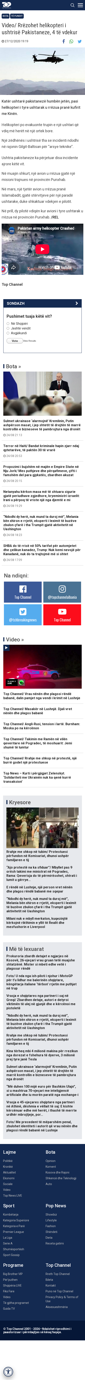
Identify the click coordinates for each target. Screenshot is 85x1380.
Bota (5, 16)
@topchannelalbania (62, 597)
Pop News (56, 1205)
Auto (49, 1184)
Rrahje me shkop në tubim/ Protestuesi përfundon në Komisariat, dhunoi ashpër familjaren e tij (37, 856)
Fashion (51, 1226)
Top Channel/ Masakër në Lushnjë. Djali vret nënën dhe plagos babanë (37, 711)
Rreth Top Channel (58, 1274)
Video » (15, 639)
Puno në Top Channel (59, 1291)
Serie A (8, 1243)
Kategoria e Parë (14, 1226)
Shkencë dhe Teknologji (61, 1178)
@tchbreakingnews (23, 619)
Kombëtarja (10, 1214)
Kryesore (20, 802)
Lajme (9, 1152)
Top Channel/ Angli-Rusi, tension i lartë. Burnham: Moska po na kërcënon (41, 726)
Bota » (13, 366)
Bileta (49, 1279)
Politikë (8, 1161)
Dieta (49, 1237)
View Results (29, 341)
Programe (13, 1265)
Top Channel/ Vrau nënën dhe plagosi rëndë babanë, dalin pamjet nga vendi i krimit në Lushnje (41, 696)
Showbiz (51, 1214)
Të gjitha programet (16, 1302)
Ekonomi (8, 1178)
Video (7, 1189)
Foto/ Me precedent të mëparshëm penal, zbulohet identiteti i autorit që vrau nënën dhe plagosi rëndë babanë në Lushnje (42, 1126)
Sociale (8, 1184)
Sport (8, 1205)
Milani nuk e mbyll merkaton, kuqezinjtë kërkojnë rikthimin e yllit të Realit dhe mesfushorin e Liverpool (37, 923)
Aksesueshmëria (57, 1307)
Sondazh (16, 303)
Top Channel (22, 597)
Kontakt (51, 1285)
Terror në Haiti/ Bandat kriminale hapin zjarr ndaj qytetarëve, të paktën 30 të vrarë (41, 451)
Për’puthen (10, 1279)
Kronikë (8, 1166)
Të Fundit (17, 16)
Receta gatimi (55, 1243)
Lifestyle (51, 1220)
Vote (15, 340)
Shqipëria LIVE (12, 1285)
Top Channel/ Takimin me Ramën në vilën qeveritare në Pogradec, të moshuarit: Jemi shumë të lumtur (37, 743)
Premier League (13, 1232)
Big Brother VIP (13, 1274)
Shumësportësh (13, 1249)
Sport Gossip (11, 1255)
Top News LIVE (12, 1195)
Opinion (50, 1161)
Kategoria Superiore (16, 1220)
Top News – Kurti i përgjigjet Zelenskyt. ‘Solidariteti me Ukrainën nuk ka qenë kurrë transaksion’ (37, 777)
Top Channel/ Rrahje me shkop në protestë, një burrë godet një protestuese (40, 760)
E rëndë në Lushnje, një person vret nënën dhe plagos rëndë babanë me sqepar (39, 889)
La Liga (7, 1237)
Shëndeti (51, 1232)
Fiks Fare (8, 1291)
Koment (51, 1166)
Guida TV (9, 1308)
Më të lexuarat (26, 949)
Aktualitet (9, 1172)
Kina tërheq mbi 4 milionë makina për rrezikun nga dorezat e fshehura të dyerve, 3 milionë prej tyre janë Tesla (42, 1055)
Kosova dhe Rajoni (57, 1172)
